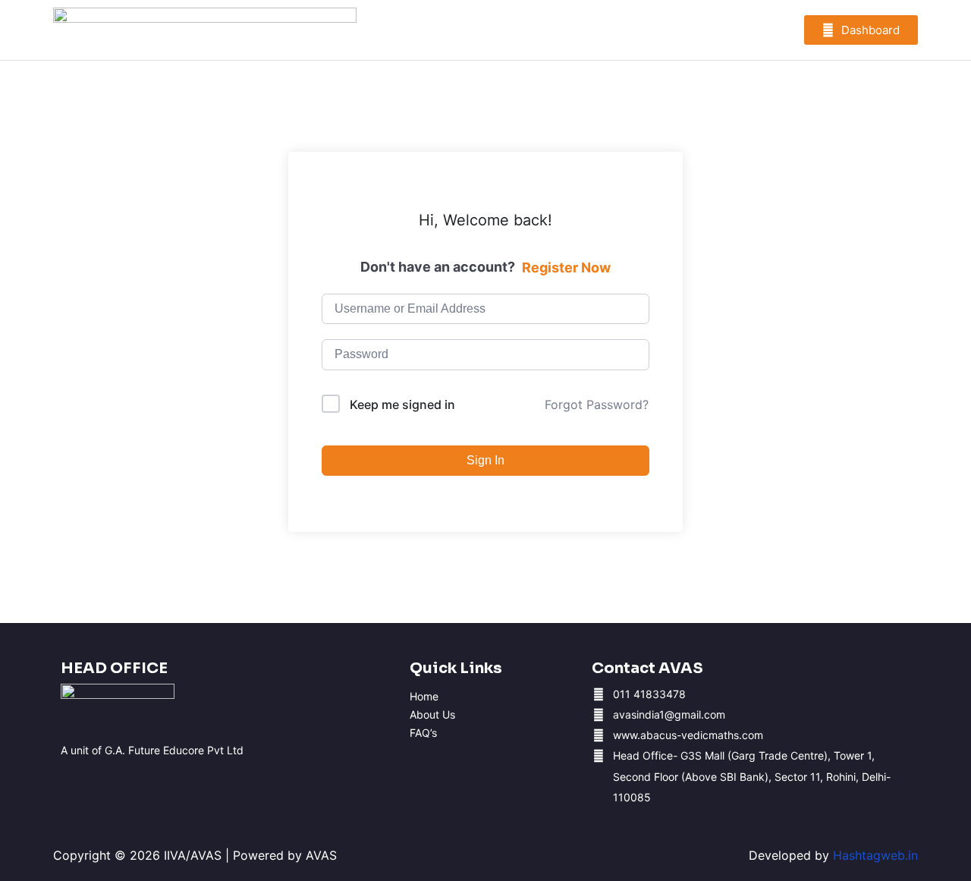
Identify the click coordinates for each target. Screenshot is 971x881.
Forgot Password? (597, 404)
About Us (432, 715)
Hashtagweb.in (875, 855)
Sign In (485, 460)
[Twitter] (191, 777)
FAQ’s (423, 733)
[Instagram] (100, 777)
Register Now (566, 267)
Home (424, 696)
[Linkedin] (161, 777)
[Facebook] (70, 777)
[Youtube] (130, 777)
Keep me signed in (402, 404)
